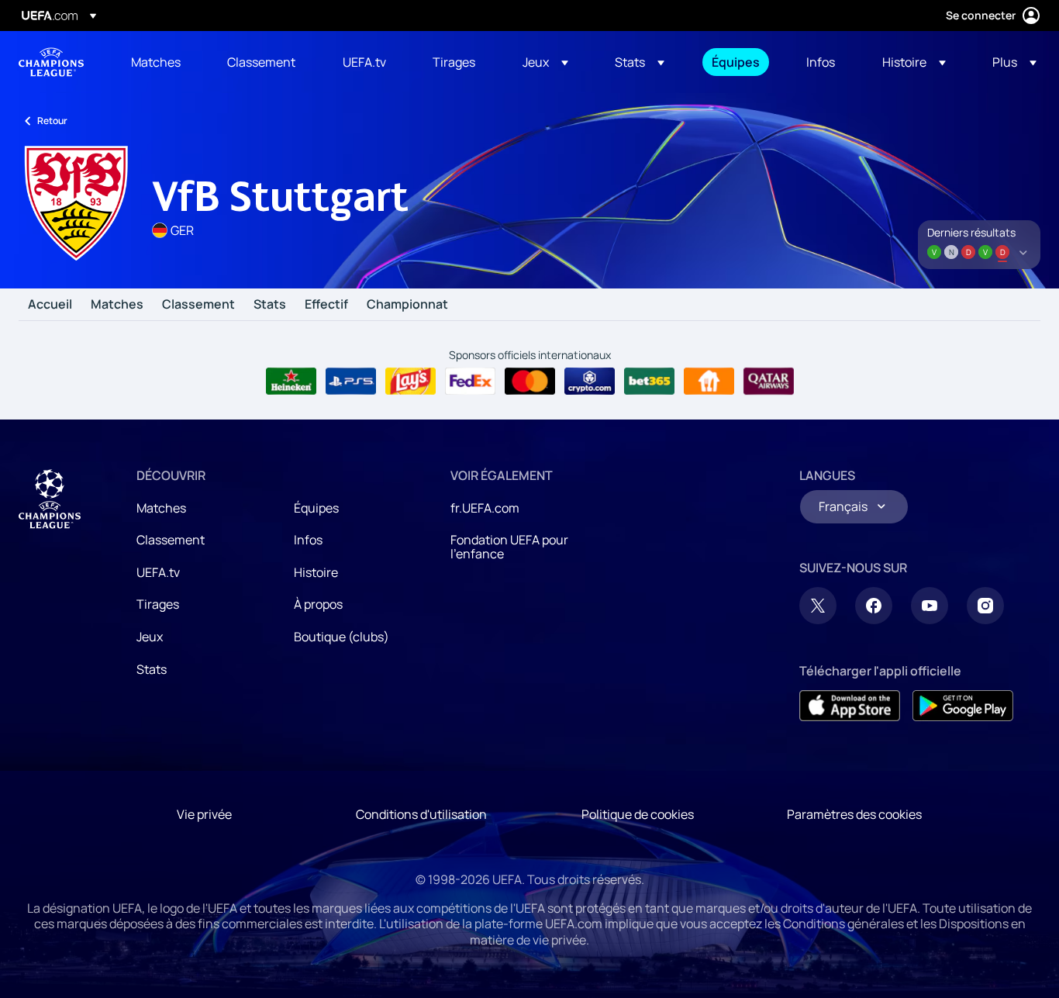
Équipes (316, 507)
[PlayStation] (351, 381)
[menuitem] (159, 62)
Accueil (50, 305)
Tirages (157, 604)
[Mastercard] (530, 381)
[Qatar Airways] (768, 381)
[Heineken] (291, 381)
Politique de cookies (637, 814)
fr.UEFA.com (484, 507)
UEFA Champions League (51, 62)
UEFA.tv (158, 572)
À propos (318, 604)
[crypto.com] (589, 381)
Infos (308, 539)
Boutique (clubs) (341, 636)
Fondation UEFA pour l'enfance (509, 546)
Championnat (407, 305)
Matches (117, 305)
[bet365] (649, 381)
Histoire (316, 572)
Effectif (326, 305)
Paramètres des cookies (854, 814)
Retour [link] (52, 120)
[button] (545, 62)
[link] (156, 62)
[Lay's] (410, 381)
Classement (198, 305)
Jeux (149, 636)
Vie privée (204, 814)
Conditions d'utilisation (421, 814)
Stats (270, 305)
